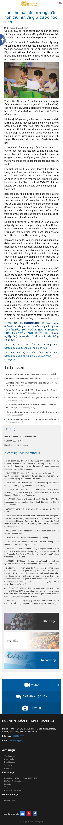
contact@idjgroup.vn (19, 445)
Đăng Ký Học (10, 800)
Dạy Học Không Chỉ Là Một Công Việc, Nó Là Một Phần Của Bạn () (32, 384)
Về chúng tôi (9, 756)
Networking (48, 660)
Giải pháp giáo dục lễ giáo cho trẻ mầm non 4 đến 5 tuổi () (32, 420)
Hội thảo (12, 640)
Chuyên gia (9, 759)
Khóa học (49, 621)
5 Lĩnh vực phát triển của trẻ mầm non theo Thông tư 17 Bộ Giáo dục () (32, 406)
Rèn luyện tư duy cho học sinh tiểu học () (32, 378)
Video (35, 684)
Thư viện (35, 708)
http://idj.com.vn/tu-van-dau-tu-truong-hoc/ (25, 348)
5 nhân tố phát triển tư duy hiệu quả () (31, 374)
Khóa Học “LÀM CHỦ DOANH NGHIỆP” (21, 778)
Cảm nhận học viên (35, 696)
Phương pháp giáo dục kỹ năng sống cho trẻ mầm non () (32, 413)
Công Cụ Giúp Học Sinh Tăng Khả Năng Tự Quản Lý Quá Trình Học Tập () (32, 391)
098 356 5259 (18, 736)
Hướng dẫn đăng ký (12, 781)
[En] (60, 3)
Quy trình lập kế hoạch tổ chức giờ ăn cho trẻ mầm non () (32, 398)
